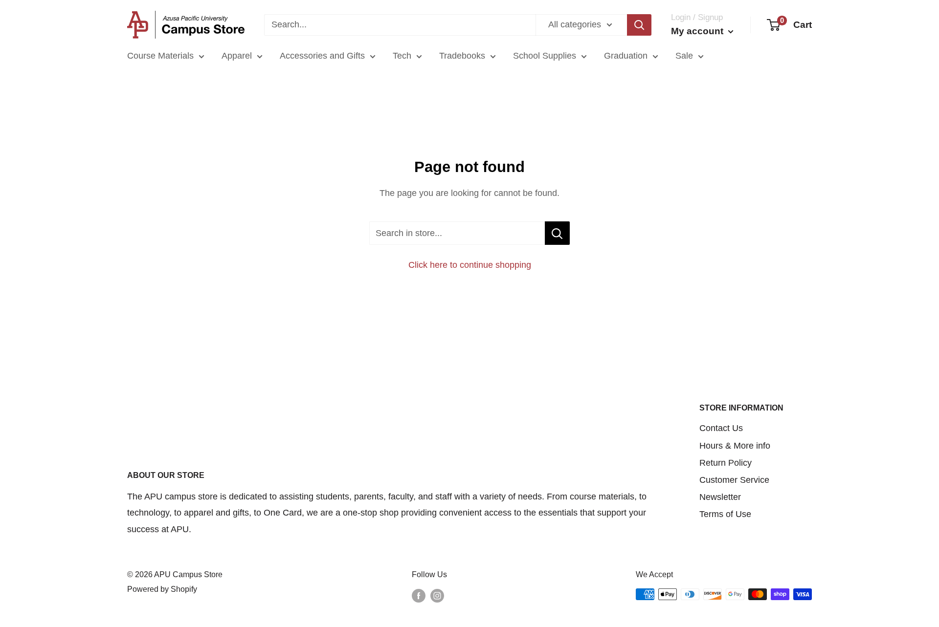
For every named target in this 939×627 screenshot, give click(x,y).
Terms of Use (725, 514)
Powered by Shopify (162, 589)
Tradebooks (462, 56)
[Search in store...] (557, 233)
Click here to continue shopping (469, 265)
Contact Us (721, 428)
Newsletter (720, 497)
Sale (684, 56)
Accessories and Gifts (322, 56)
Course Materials (160, 56)
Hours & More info (734, 446)
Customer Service (734, 480)
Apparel (237, 56)
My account (698, 31)
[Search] (639, 25)
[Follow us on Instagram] (437, 595)
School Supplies (544, 56)
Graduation (626, 56)
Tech (402, 56)
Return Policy (725, 463)
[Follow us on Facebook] (418, 595)
